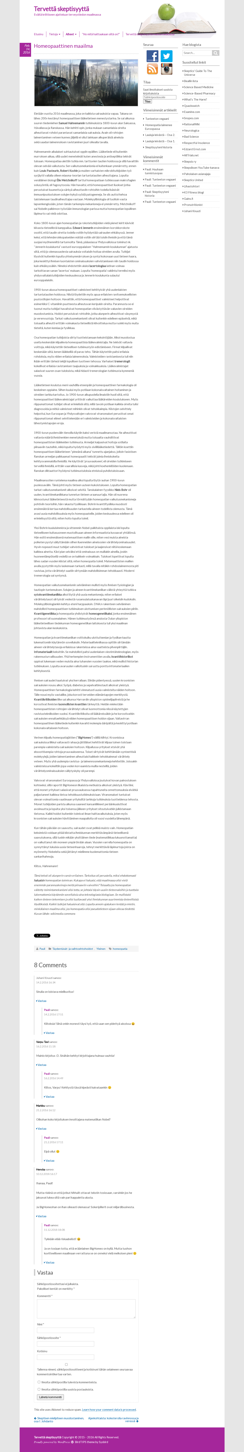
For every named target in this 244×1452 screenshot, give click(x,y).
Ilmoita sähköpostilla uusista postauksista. (67, 1389)
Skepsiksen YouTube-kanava (201, 167)
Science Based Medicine (199, 87)
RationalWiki (192, 124)
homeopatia (120, 948)
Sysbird (103, 1442)
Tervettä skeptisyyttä (61, 8)
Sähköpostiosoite (49, 1337)
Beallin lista (191, 81)
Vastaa (42, 1000)
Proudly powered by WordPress (52, 1442)
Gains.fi (188, 198)
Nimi (40, 1324)
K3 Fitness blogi (194, 192)
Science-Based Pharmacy (199, 93)
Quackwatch (192, 105)
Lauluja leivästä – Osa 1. (160, 141)
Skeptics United (193, 180)
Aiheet (70, 34)
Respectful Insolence (197, 143)
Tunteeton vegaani (157, 118)
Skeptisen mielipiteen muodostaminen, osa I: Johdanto (59, 1419)
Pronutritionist (193, 204)
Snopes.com (191, 118)
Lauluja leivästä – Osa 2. (160, 135)
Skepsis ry (190, 161)
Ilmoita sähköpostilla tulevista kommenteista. (69, 1382)
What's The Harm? (195, 99)
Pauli (42, 948)
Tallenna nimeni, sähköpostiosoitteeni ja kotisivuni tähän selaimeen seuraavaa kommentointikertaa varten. (85, 1372)
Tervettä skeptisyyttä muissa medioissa (149, 34)
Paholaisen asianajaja (197, 174)
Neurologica (191, 130)
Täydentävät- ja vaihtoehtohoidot (72, 948)
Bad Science (191, 136)
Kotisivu (42, 1351)
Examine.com (192, 111)
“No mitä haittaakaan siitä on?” (101, 34)
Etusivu (38, 34)
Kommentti (45, 1296)
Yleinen (100, 948)
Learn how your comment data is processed (109, 1409)
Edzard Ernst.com (195, 149)
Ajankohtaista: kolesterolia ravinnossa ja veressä (113, 1419)
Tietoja (53, 34)
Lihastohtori (191, 186)
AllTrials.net (191, 155)
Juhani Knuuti (44, 977)
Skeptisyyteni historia (158, 147)
